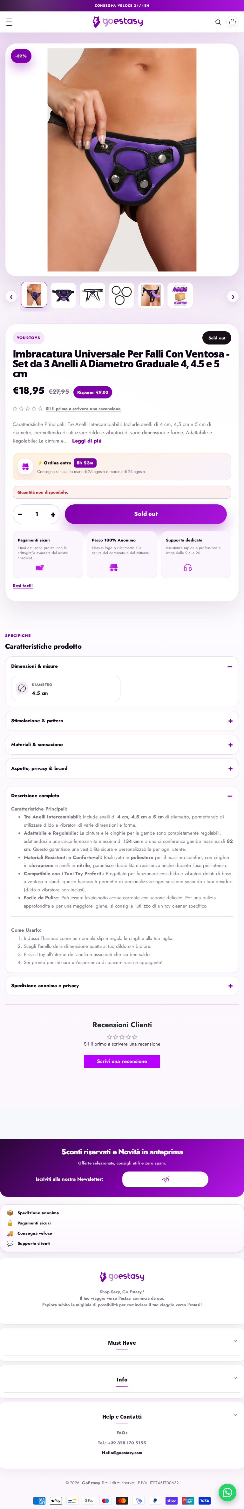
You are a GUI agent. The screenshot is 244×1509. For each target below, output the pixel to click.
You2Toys (28, 338)
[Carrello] (232, 22)
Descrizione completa (35, 795)
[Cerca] (218, 22)
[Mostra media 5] (151, 295)
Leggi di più (86, 440)
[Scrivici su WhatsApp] (227, 1492)
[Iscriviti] (165, 1179)
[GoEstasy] (117, 22)
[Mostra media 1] (34, 295)
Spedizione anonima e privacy (45, 985)
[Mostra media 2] (63, 295)
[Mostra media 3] (92, 295)
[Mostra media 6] (180, 295)
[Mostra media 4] (122, 295)
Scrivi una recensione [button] (122, 1061)
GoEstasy (91, 1483)
